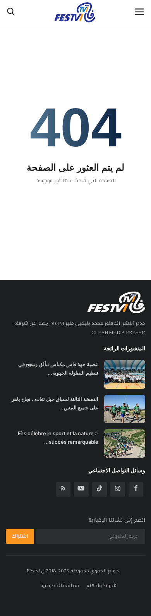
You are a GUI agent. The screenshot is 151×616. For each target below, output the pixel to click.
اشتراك (20, 536)
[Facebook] (136, 489)
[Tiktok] (99, 489)
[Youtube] (81, 489)
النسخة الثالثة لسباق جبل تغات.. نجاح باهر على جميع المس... (55, 403)
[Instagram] (117, 489)
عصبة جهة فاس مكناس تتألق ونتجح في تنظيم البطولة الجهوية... (58, 368)
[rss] (63, 489)
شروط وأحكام (101, 586)
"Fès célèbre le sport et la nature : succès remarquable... (58, 437)
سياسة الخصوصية (59, 586)
